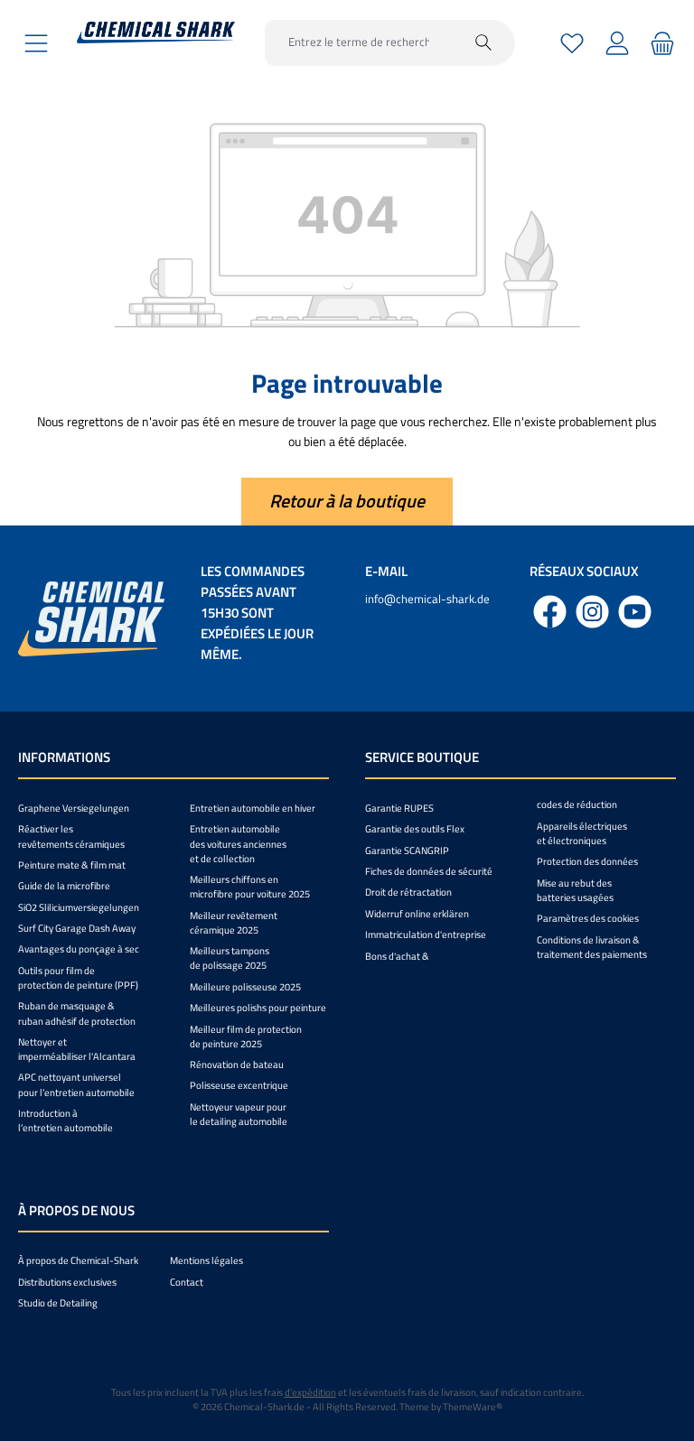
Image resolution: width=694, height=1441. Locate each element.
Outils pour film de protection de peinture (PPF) (78, 977)
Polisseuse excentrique (239, 1085)
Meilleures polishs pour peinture (258, 1007)
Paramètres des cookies (588, 918)
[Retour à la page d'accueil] (156, 32)
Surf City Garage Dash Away (77, 928)
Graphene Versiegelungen (73, 808)
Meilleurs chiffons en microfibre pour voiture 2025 (250, 886)
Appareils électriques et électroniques (582, 833)
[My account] (617, 43)
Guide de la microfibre (64, 886)
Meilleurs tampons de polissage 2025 (229, 958)
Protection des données (587, 861)
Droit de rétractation (408, 892)
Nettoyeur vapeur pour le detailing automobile (238, 1114)
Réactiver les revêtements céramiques (71, 836)
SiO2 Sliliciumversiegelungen (78, 907)
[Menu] (36, 43)
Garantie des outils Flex (414, 829)
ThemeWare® (472, 1406)
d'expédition (310, 1392)
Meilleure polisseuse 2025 (245, 987)
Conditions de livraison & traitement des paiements (592, 947)
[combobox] (359, 43)
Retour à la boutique (347, 501)
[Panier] (660, 43)
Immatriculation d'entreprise (425, 934)
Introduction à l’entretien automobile (65, 1120)
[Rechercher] (484, 43)
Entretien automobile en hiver (252, 808)
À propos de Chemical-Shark (78, 1260)
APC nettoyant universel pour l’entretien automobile (76, 1084)
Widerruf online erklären (417, 913)
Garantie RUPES (399, 808)
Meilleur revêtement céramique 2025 (233, 922)
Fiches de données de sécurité (428, 871)
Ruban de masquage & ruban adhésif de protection (77, 1013)
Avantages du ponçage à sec (78, 949)
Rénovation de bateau (237, 1064)
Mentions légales (206, 1260)
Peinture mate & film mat (72, 865)
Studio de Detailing (58, 1303)
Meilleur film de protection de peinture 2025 (246, 1036)
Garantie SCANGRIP (407, 850)
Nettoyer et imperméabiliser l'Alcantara (77, 1049)
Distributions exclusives (67, 1282)
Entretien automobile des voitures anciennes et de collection (238, 843)
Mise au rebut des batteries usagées (575, 890)
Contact (186, 1282)
